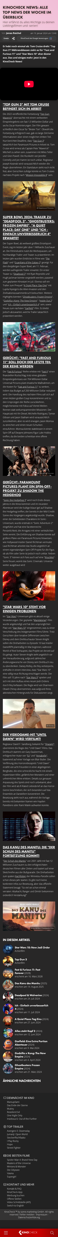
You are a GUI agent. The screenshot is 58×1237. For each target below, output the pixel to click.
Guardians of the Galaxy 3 (27, 262)
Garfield (29, 308)
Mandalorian (40, 620)
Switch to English (15, 1205)
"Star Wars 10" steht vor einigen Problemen (24, 609)
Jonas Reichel (13, 33)
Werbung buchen (15, 1195)
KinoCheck (9, 1211)
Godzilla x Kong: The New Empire (20, 300)
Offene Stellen (14, 1198)
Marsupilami (13, 1102)
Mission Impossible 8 (36, 175)
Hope (10, 1144)
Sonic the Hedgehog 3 (15, 500)
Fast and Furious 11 (27, 386)
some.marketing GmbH (32, 1211)
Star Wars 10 (19, 627)
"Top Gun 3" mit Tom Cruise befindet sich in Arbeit (26, 106)
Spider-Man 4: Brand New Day (22, 1159)
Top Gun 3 (38, 140)
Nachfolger (20, 876)
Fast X (45, 371)
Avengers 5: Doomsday (18, 1130)
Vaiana (10, 1173)
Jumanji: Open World (17, 1134)
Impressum (41, 1214)
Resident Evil (13, 1112)
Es (28, 755)
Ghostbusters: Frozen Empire (37, 296)
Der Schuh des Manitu (15, 860)
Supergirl (11, 1176)
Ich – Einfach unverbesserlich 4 (23, 304)
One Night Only (14, 1115)
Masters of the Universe (19, 1163)
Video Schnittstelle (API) (19, 1202)
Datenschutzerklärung (29, 1217)
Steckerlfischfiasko (16, 1137)
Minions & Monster (16, 1166)
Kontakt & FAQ (14, 1188)
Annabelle (41, 755)
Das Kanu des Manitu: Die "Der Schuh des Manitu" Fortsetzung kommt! (29, 851)
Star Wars (11, 616)
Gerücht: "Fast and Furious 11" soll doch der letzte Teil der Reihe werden (27, 362)
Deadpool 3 (19, 273)
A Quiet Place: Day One (35, 285)
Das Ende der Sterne (17, 1105)
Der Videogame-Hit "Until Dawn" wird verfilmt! (24, 736)
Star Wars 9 (32, 677)
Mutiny (10, 1108)
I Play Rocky (13, 1141)
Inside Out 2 (46, 300)
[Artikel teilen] (13, 38)
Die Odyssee (13, 1169)
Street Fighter (14, 1147)
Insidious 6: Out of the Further (22, 1118)
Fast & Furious (15, 371)
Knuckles (49, 557)
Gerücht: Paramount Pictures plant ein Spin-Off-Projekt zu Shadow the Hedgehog (27, 488)
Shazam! (49, 744)
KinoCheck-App (15, 1192)
